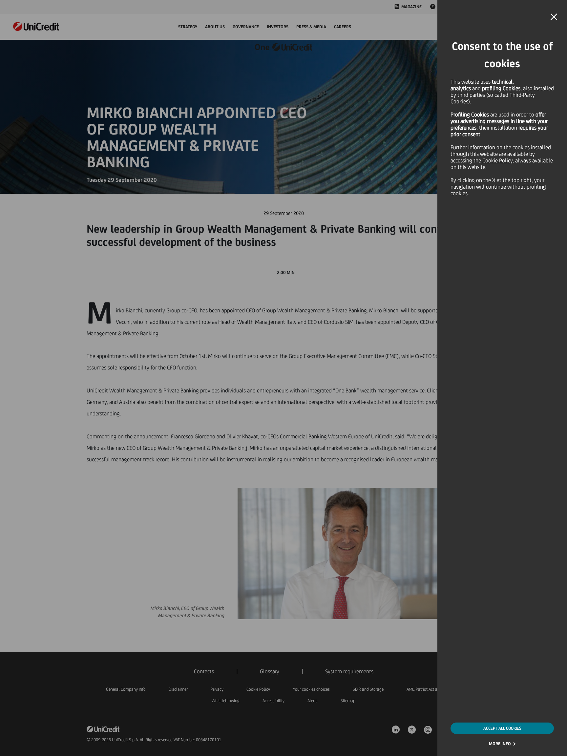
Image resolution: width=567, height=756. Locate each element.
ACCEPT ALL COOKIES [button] (502, 728)
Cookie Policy (497, 160)
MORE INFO (500, 743)
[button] (554, 17)
